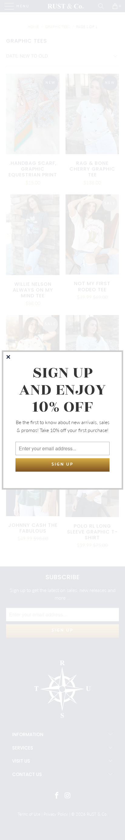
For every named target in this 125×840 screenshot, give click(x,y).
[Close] (8, 357)
